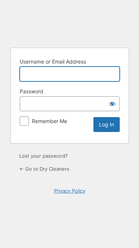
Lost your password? (43, 156)
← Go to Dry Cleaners (44, 169)
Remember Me (49, 121)
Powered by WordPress (69, 22)
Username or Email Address (53, 61)
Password (31, 91)
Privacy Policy (69, 191)
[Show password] (112, 103)
